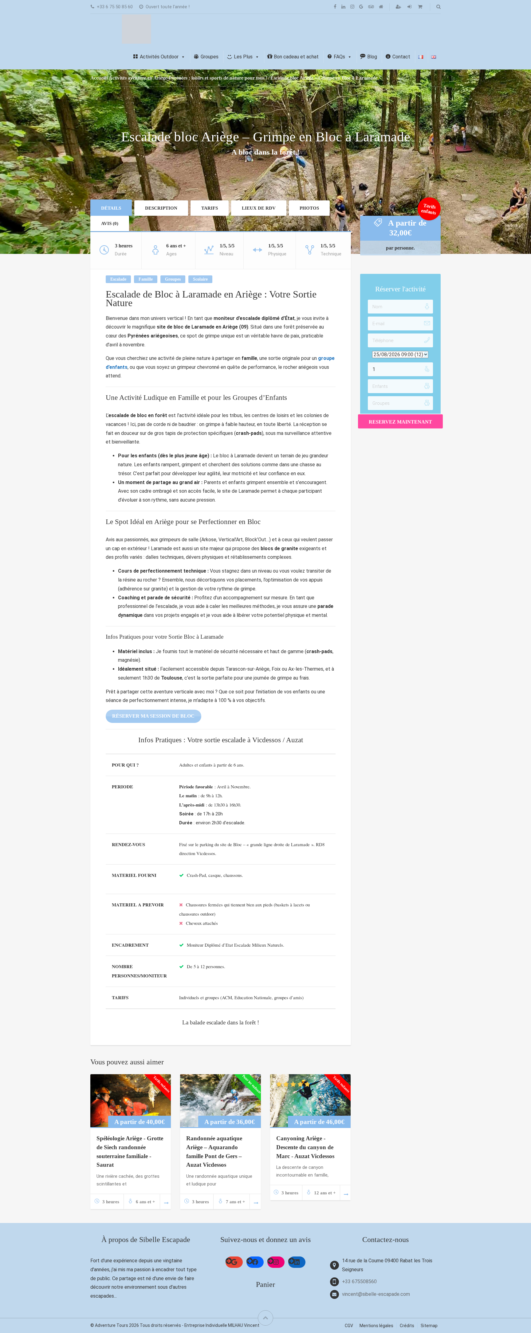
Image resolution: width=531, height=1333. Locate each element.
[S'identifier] (410, 7)
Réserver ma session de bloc (153, 716)
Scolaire (200, 279)
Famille (146, 279)
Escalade (118, 279)
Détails (111, 208)
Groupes (173, 279)
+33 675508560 (359, 1281)
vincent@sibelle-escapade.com (376, 1294)
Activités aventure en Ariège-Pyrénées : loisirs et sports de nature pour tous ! (188, 78)
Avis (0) (109, 223)
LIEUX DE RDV (259, 208)
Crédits (407, 1325)
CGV (349, 1325)
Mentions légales (376, 1325)
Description (161, 208)
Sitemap (429, 1325)
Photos (309, 208)
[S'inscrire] (399, 7)
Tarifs (209, 208)
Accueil (98, 78)
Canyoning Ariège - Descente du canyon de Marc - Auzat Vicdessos (305, 1147)
